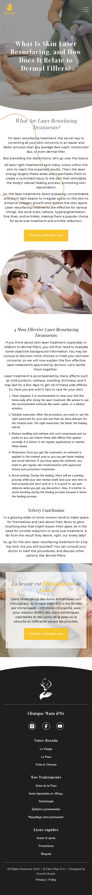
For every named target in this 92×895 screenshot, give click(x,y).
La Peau (46, 756)
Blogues (46, 853)
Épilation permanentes (46, 809)
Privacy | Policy (46, 879)
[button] (84, 9)
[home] (9, 9)
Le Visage (46, 749)
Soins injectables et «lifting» (46, 793)
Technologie (46, 801)
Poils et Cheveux (46, 764)
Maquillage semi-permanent (46, 817)
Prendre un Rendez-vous (46, 235)
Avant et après (46, 838)
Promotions (46, 846)
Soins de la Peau (46, 785)
